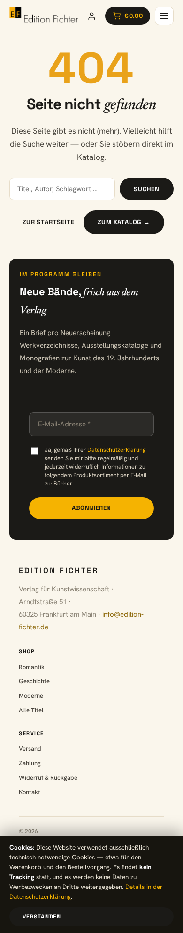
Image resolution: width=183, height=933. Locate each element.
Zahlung (30, 763)
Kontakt (29, 792)
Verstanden (42, 916)
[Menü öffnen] (164, 16)
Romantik (32, 667)
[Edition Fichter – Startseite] (43, 16)
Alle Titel (31, 710)
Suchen (147, 189)
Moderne (31, 696)
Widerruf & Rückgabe (48, 778)
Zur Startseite (48, 222)
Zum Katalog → (124, 222)
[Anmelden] (91, 16)
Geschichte (34, 681)
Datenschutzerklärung (116, 450)
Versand (30, 749)
